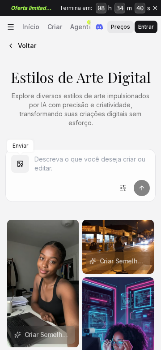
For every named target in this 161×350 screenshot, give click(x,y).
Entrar (146, 26)
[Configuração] (123, 188)
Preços (120, 26)
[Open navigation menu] (11, 27)
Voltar (27, 45)
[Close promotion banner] (155, 8)
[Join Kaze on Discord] (99, 27)
